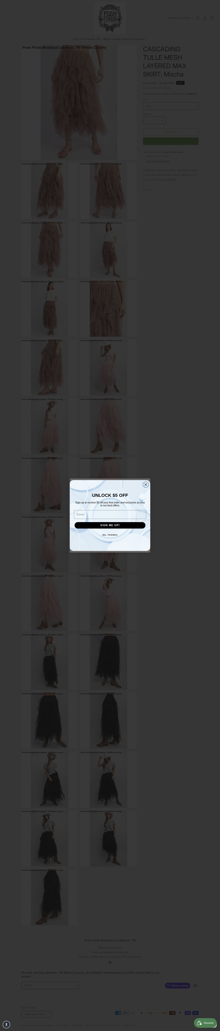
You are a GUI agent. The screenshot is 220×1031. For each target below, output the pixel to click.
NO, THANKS (110, 535)
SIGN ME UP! (110, 525)
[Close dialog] (146, 484)
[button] (6, 1024)
